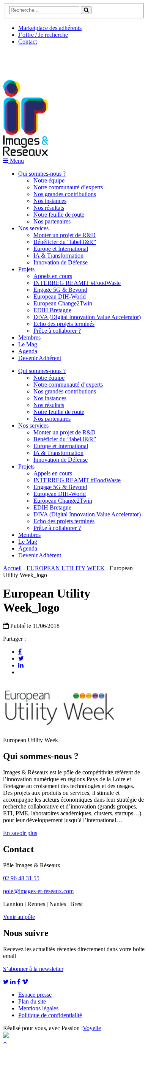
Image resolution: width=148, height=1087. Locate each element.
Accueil (12, 568)
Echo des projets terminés (63, 324)
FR (59, 59)
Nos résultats (48, 208)
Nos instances (49, 201)
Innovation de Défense (60, 262)
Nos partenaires (52, 221)
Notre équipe (49, 180)
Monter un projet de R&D (64, 235)
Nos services (33, 228)
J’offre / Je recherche (43, 34)
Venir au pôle (19, 917)
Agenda (27, 351)
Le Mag (27, 344)
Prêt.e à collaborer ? (57, 330)
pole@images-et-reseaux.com (38, 891)
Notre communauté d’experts (68, 187)
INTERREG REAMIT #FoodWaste (77, 283)
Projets (26, 269)
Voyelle (92, 1028)
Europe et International (60, 248)
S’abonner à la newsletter (33, 969)
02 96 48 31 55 (21, 878)
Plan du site (32, 1001)
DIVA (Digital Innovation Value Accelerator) (87, 317)
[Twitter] (21, 658)
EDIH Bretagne (52, 310)
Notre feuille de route (58, 214)
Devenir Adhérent (39, 358)
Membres (29, 337)
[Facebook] (20, 651)
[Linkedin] (21, 665)
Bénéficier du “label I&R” (64, 242)
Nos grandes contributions (64, 194)
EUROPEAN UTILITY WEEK (66, 568)
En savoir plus (20, 833)
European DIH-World (59, 296)
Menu (16, 160)
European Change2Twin (62, 303)
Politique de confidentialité (50, 1015)
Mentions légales (38, 1008)
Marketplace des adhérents (50, 28)
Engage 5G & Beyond (60, 289)
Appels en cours (52, 276)
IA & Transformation (58, 255)
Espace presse (35, 994)
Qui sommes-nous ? (42, 173)
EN (31, 59)
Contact (27, 41)
